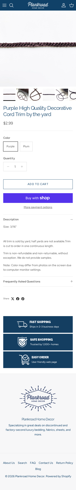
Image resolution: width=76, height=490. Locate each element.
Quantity (9, 158)
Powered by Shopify (58, 476)
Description (11, 219)
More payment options (38, 207)
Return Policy (64, 463)
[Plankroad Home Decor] (38, 5)
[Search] (13, 5)
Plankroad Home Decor (30, 476)
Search (22, 463)
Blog (38, 469)
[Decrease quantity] (7, 166)
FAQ (33, 463)
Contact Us (46, 463)
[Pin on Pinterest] (22, 298)
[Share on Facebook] (17, 298)
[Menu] (4, 5)
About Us (9, 463)
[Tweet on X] (12, 298)
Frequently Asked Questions (21, 281)
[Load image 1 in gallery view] (38, 49)
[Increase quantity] (23, 166)
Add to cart (38, 184)
